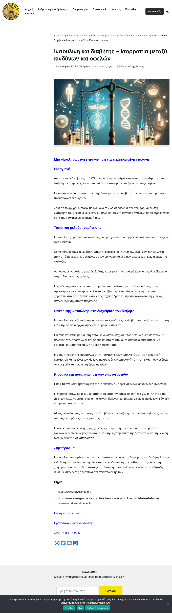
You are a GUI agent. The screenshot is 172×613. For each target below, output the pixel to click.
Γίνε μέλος (131, 9)
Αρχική (29, 9)
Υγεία (110, 66)
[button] (67, 9)
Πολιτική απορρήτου (98, 608)
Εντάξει (69, 608)
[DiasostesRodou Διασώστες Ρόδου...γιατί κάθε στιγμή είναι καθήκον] (11, 11)
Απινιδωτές (154, 11)
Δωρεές (116, 9)
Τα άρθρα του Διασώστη (138, 35)
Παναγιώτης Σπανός (132, 66)
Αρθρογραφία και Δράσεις (77, 35)
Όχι (80, 608)
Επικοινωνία (100, 9)
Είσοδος (29, 13)
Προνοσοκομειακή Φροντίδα (108, 35)
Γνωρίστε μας (80, 9)
